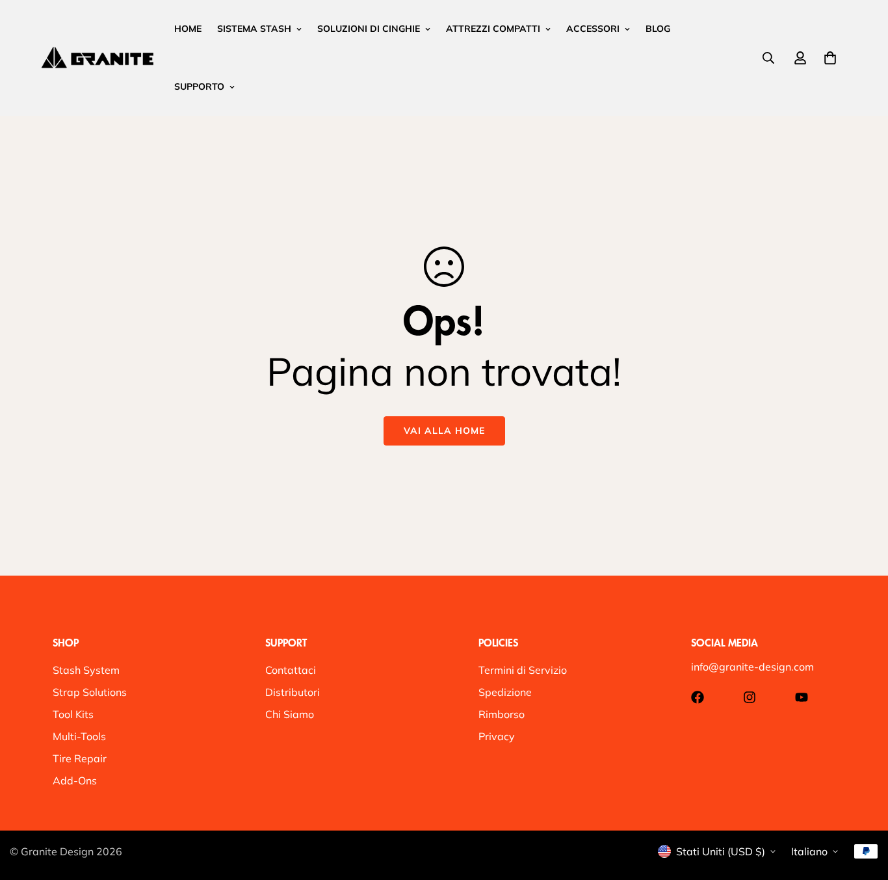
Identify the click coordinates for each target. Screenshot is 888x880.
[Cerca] (768, 58)
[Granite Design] (97, 58)
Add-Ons (75, 780)
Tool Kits (73, 714)
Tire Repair (80, 758)
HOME (188, 28)
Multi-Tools (79, 736)
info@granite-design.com (752, 666)
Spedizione (505, 692)
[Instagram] (749, 697)
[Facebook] (697, 697)
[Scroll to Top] (863, 809)
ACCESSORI (593, 28)
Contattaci (290, 669)
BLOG (658, 28)
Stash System (86, 669)
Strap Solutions (90, 692)
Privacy (496, 736)
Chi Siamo (289, 714)
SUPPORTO (199, 86)
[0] (830, 58)
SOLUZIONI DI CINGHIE (368, 28)
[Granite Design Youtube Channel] (801, 697)
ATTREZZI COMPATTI (493, 28)
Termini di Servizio (522, 669)
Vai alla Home (444, 430)
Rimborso (501, 714)
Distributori (292, 692)
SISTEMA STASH (254, 28)
